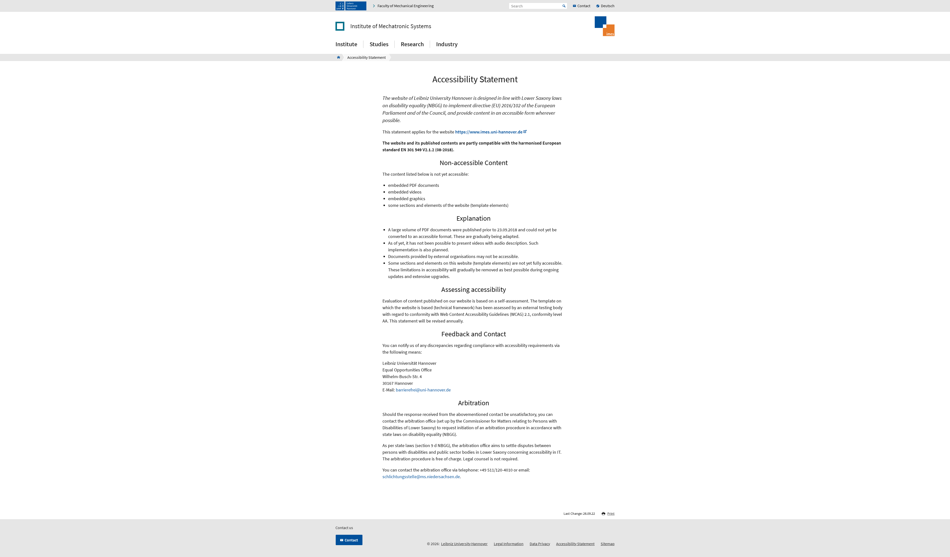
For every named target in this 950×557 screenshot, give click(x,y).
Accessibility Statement (575, 543)
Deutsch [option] (608, 5)
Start (564, 6)
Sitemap (608, 543)
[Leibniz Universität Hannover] (350, 5)
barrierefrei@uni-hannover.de (423, 390)
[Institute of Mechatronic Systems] (337, 57)
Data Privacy (540, 543)
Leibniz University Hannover (464, 543)
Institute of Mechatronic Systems (390, 26)
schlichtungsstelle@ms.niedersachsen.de (421, 476)
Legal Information (508, 543)
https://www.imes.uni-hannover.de (488, 132)
